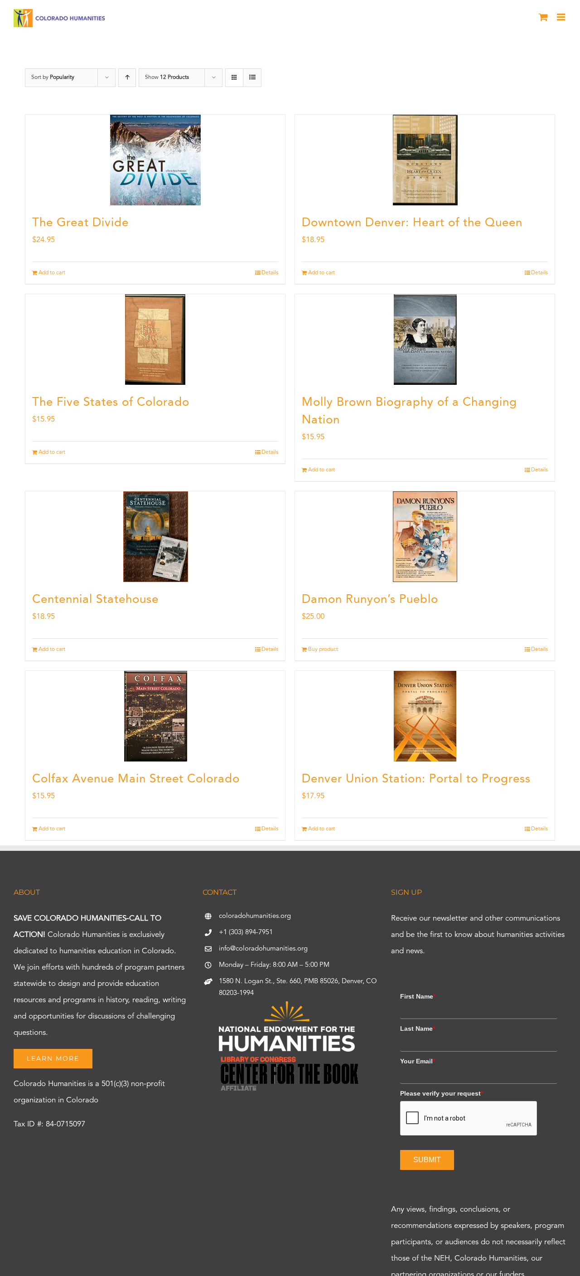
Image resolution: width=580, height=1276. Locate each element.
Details (269, 273)
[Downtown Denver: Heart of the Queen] (425, 160)
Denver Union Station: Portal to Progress (416, 779)
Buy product (323, 649)
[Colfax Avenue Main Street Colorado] (155, 716)
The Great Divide (80, 223)
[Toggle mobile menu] (561, 17)
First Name (417, 996)
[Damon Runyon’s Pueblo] (425, 536)
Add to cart (52, 273)
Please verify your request (441, 1093)
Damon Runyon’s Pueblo (370, 600)
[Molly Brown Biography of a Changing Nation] (425, 339)
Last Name (417, 1028)
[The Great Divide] (155, 160)
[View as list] (252, 78)
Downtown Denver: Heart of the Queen (412, 223)
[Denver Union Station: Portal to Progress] (425, 716)
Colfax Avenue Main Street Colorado (136, 779)
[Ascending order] (127, 77)
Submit (427, 1160)
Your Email (417, 1061)
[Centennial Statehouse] (155, 536)
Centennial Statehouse (95, 600)
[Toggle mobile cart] (543, 17)
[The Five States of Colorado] (155, 339)
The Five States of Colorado (110, 402)
